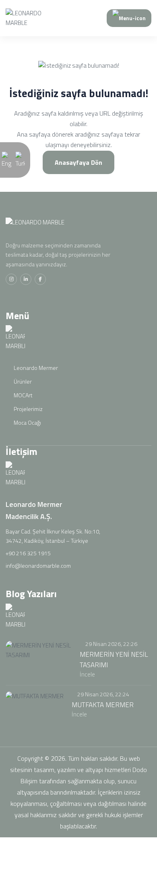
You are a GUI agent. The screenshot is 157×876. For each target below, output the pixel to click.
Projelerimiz (27, 409)
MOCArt (22, 395)
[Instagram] (11, 279)
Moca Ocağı (26, 422)
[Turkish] (20, 159)
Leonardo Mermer (35, 367)
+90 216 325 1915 (28, 553)
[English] (6, 159)
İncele (88, 674)
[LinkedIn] (25, 279)
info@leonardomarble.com (38, 565)
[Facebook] (40, 279)
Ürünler (22, 381)
